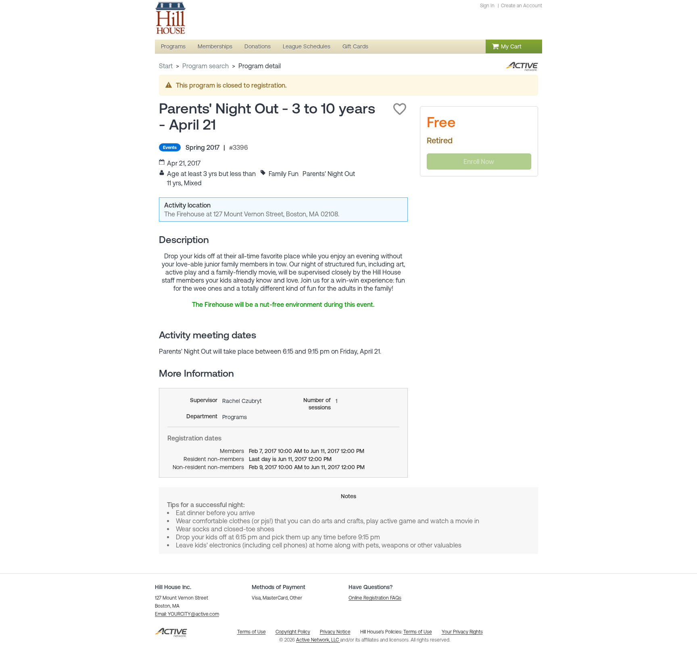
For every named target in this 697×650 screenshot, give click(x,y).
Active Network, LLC (318, 640)
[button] (399, 109)
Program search (205, 65)
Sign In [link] (487, 5)
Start (166, 65)
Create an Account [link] (521, 5)
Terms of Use (417, 632)
